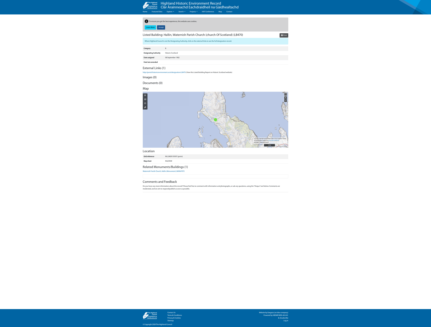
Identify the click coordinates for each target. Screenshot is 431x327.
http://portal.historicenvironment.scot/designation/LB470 (164, 72)
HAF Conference (208, 12)
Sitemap (170, 321)
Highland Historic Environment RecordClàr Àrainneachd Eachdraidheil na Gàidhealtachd (200, 5)
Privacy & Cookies (174, 318)
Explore (170, 12)
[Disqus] (215, 222)
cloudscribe (284, 318)
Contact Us (171, 313)
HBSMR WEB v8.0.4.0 (280, 315)
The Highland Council (164, 324)
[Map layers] (145, 96)
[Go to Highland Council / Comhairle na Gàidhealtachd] (150, 4)
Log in (286, 321)
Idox (278, 313)
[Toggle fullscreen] (285, 94)
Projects (193, 12)
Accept (161, 27)
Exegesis (271, 313)
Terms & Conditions (174, 315)
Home (145, 12)
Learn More (150, 27)
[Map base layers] (145, 100)
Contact (229, 12)
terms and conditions (273, 140)
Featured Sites (157, 12)
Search (181, 12)
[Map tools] (145, 107)
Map (220, 12)
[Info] (145, 103)
